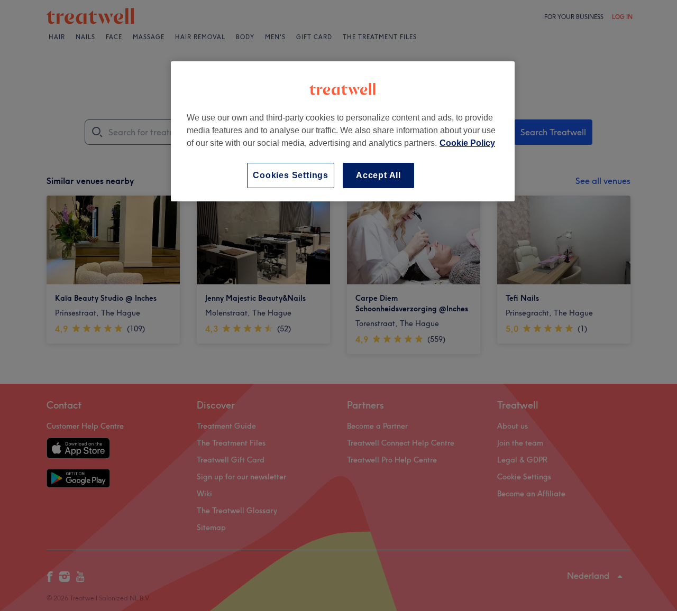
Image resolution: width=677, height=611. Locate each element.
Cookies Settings (290, 175)
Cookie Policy (467, 142)
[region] (343, 131)
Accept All (378, 175)
